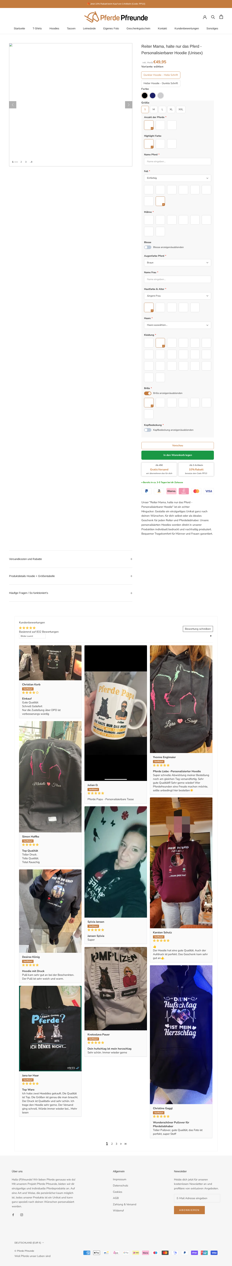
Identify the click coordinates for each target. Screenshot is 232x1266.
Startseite (19, 28)
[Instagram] (21, 1214)
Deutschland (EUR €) (27, 1242)
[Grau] (160, 95)
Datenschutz (120, 1185)
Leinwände (89, 28)
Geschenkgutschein (138, 28)
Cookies (117, 1192)
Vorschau (177, 445)
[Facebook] (13, 1214)
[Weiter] (128, 104)
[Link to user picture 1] (50, 662)
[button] (121, 1144)
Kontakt (162, 28)
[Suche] (213, 17)
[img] (50, 693)
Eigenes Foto (111, 28)
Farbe (145, 89)
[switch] (147, 247)
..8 (31, 161)
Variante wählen (152, 66)
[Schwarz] (144, 95)
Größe (145, 102)
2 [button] (112, 1144)
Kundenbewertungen (187, 28)
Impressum (119, 1179)
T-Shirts (37, 28)
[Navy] (152, 95)
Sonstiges (212, 28)
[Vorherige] (12, 104)
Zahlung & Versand (124, 1204)
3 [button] (116, 1144)
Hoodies (54, 28)
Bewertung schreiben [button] (198, 629)
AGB (116, 1198)
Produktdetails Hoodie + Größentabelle (32, 576)
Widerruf (118, 1210)
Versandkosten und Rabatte (25, 558)
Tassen (71, 28)
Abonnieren (189, 1210)
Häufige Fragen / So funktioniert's (28, 592)
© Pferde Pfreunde (24, 1251)
